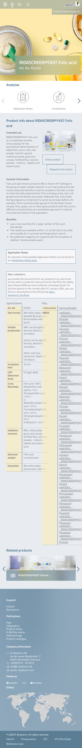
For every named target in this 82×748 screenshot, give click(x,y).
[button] (78, 101)
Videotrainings (14, 635)
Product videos (14, 629)
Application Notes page (24, 260)
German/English (67, 308)
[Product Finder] (19, 4)
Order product (52, 159)
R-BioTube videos (15, 632)
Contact (10, 606)
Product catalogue (16, 639)
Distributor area (14, 744)
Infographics (12, 626)
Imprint (10, 739)
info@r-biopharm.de (21, 666)
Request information (61, 169)
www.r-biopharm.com (22, 670)
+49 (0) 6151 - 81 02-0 (22, 663)
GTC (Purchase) (63, 739)
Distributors (12, 610)
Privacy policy (28, 739)
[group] (41, 568)
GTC (45, 739)
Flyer (9, 622)
